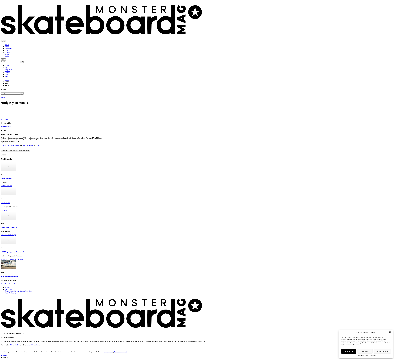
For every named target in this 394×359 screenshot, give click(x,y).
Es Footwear (5, 203)
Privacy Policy (14, 345)
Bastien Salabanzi (7, 178)
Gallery (7, 52)
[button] (390, 332)
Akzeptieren (349, 351)
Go (22, 61)
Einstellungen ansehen (382, 351)
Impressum (373, 355)
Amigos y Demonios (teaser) (10, 145)
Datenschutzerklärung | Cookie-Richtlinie (18, 291)
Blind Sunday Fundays (9, 227)
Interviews (8, 48)
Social (7, 56)
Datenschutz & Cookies (362, 355)
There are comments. (15, 150)
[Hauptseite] (101, 36)
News (7, 45)
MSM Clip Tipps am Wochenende (13, 252)
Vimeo (38, 145)
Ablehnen (365, 351)
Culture (7, 50)
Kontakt (7, 287)
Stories (7, 46)
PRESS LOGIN (6, 126)
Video (7, 54)
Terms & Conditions (32, 345)
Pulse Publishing (10, 293)
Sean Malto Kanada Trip (9, 276)
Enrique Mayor (28, 145)
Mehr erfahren (108, 352)
